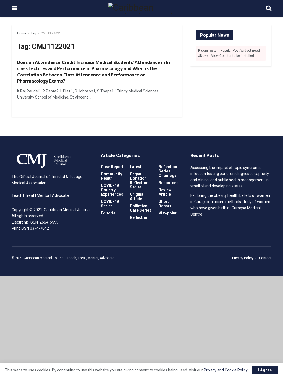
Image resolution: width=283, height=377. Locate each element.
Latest (136, 166)
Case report (112, 166)
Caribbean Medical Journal (44, 258)
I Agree (265, 370)
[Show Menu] (14, 8)
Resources (169, 182)
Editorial (109, 213)
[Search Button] (268, 8)
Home (21, 33)
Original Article (137, 196)
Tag (33, 33)
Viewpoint (168, 213)
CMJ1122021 (51, 33)
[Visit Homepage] (141, 8)
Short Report (165, 203)
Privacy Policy (242, 258)
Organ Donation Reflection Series (139, 180)
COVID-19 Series (110, 203)
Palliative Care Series (140, 208)
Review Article (165, 192)
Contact (265, 258)
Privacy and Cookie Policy (225, 370)
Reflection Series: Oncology (168, 171)
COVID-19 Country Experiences (112, 190)
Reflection (139, 217)
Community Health (111, 176)
